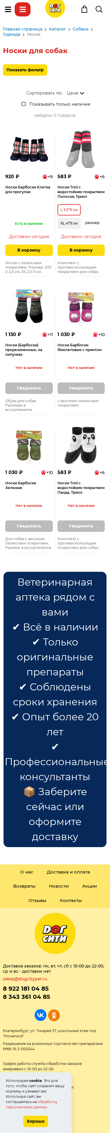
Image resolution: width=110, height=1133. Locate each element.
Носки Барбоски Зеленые (20, 485)
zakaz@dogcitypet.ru (25, 979)
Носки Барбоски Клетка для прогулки (27, 189)
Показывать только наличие (59, 104)
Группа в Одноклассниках (54, 1015)
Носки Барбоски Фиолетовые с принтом (79, 347)
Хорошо (36, 1121)
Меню (8, 9)
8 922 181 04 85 (26, 989)
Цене (72, 93)
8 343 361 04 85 (26, 996)
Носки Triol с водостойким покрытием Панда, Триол (81, 488)
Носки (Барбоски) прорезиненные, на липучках (23, 350)
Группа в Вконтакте (41, 1015)
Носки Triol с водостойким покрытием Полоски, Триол (81, 192)
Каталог (23, 9)
